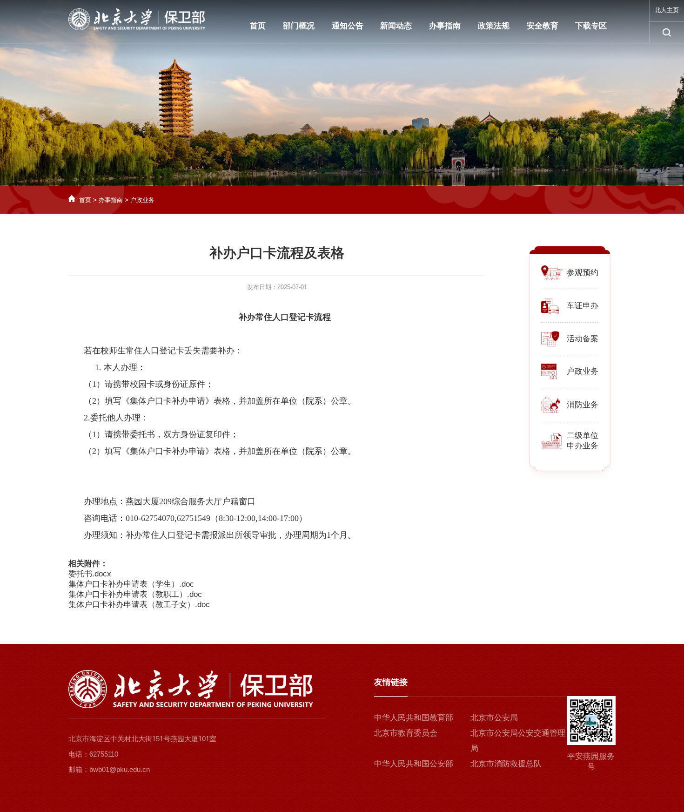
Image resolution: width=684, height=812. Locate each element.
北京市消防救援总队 (506, 763)
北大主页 (667, 10)
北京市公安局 (494, 717)
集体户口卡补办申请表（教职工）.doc (135, 594)
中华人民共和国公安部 (413, 763)
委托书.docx (89, 573)
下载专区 (591, 25)
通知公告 (347, 25)
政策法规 (494, 25)
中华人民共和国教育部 (413, 717)
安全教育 (542, 25)
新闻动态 (396, 25)
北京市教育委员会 (405, 733)
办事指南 (445, 25)
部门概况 (299, 25)
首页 (258, 25)
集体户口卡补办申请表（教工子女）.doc (139, 604)
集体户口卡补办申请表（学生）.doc (131, 584)
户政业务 (142, 199)
